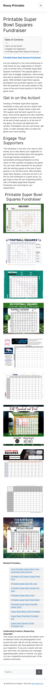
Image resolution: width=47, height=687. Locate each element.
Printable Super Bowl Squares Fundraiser (22, 52)
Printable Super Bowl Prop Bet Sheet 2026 (24, 605)
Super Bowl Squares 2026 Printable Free (22, 624)
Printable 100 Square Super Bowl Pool (25, 577)
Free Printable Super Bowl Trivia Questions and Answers (25, 570)
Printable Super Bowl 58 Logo (24, 584)
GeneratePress (37, 683)
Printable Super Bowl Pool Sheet (25, 600)
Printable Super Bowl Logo (22, 595)
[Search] (39, 672)
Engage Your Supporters (16, 49)
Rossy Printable (13, 5)
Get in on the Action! (14, 46)
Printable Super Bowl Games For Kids (25, 589)
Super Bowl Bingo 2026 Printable (25, 611)
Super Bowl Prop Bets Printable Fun (24, 617)
